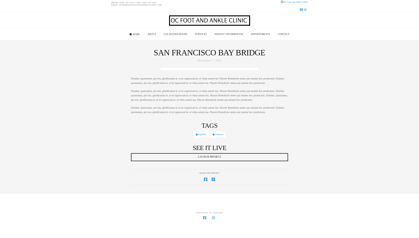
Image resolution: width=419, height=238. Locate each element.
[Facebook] (302, 9)
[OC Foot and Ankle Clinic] (209, 2)
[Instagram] (306, 9)
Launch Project (209, 156)
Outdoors (219, 134)
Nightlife (202, 134)
